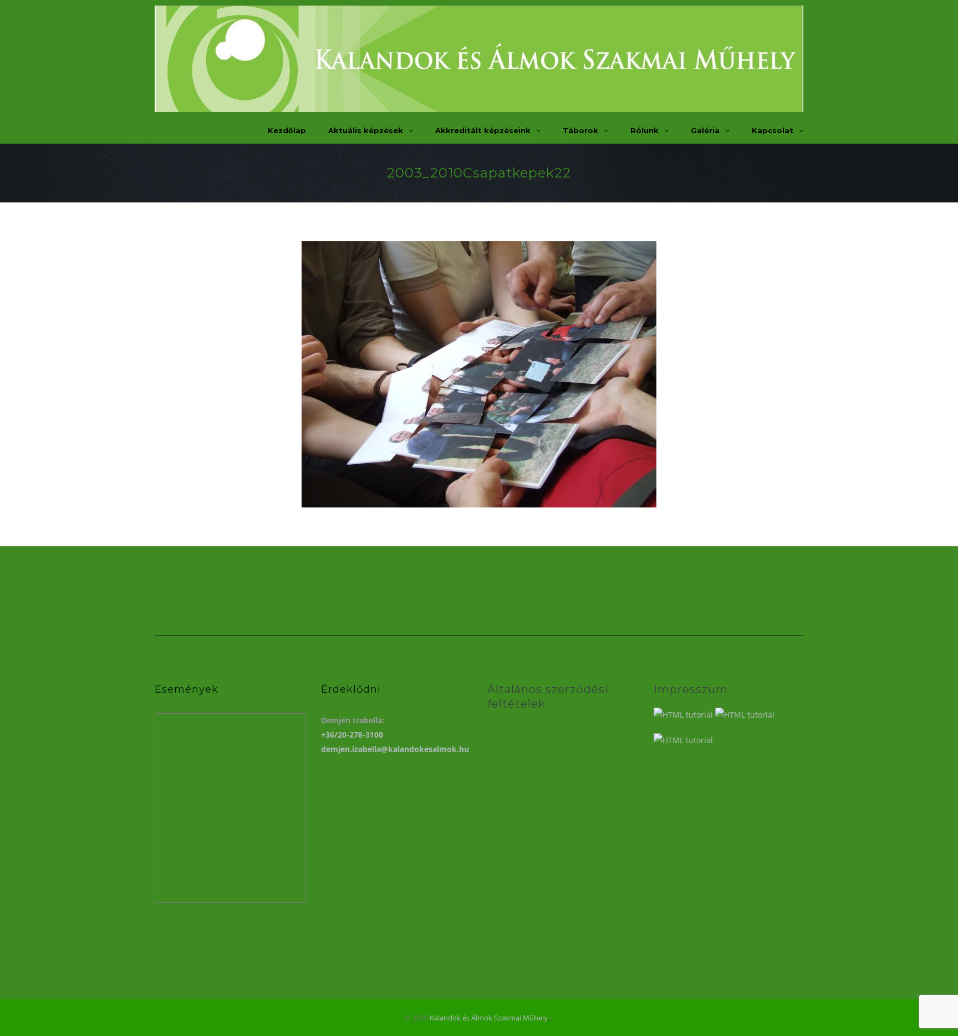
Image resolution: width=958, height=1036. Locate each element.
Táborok (580, 130)
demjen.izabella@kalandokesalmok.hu (395, 749)
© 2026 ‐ (479, 1018)
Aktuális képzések (365, 130)
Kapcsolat (772, 130)
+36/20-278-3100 (352, 734)
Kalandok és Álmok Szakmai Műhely (489, 1018)
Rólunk (644, 130)
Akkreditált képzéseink (483, 130)
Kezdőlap (287, 130)
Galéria (705, 130)
